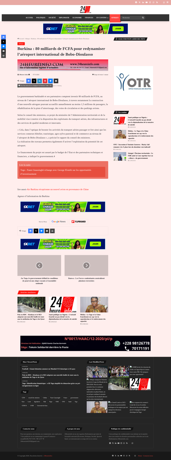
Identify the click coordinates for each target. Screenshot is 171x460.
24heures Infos (23, 74)
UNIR (32, 405)
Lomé (29, 401)
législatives (37, 401)
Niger (50, 401)
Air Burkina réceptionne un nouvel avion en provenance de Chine (58, 189)
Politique (40, 18)
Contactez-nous (148, 456)
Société (52, 18)
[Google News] (58, 221)
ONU (63, 401)
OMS (57, 401)
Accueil (29, 18)
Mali (44, 401)
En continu (101, 18)
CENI (23, 398)
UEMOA (24, 405)
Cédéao (45, 398)
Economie (77, 18)
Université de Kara (42, 405)
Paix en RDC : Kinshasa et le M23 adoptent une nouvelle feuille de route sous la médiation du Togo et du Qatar (31, 317)
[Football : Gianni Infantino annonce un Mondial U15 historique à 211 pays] (97, 389)
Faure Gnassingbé (55, 398)
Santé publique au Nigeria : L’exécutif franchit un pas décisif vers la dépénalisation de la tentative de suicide (63, 317)
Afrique (115, 18)
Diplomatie (64, 18)
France (65, 398)
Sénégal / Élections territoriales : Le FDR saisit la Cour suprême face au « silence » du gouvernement (140, 155)
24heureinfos (48, 456)
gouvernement (74, 398)
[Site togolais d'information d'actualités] (85, 9)
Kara (23, 401)
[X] (113, 443)
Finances (89, 18)
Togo (76, 401)
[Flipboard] (78, 221)
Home (140, 456)
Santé (69, 401)
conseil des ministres (34, 398)
